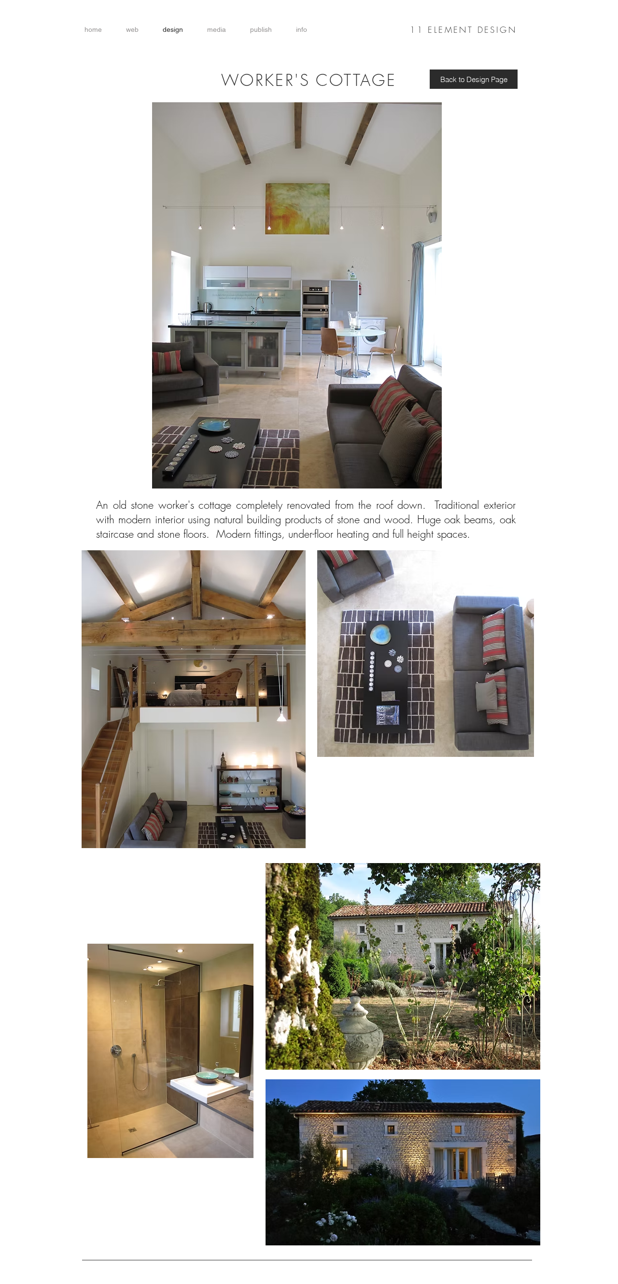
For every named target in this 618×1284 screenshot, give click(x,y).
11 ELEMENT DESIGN (463, 29)
